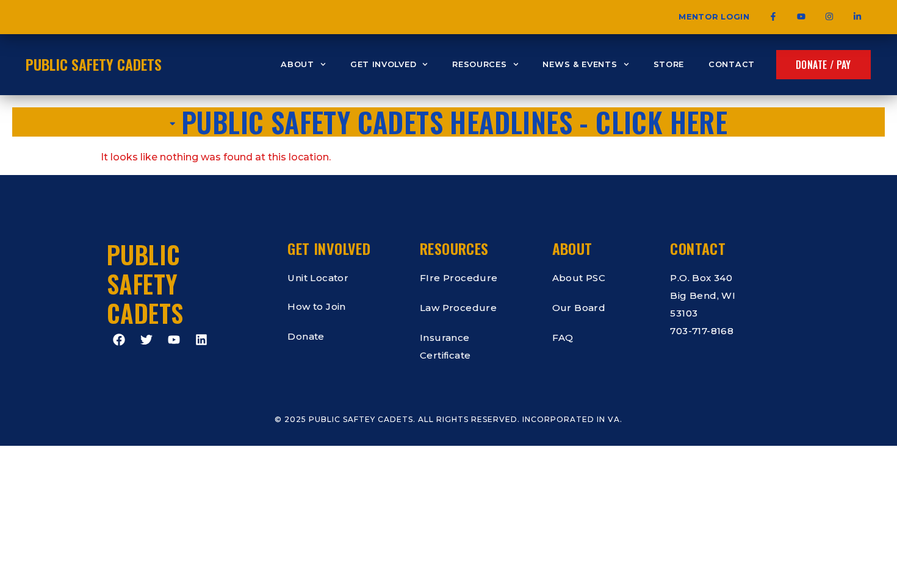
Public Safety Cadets (94, 64)
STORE (669, 64)
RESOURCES (479, 64)
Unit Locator (317, 278)
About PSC (579, 278)
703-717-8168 (701, 331)
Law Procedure (458, 307)
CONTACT (731, 64)
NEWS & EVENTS (579, 64)
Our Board (579, 307)
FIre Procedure (459, 278)
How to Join (316, 306)
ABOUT (297, 64)
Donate (305, 336)
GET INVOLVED (383, 64)
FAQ (563, 337)
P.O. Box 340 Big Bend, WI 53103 (702, 295)
